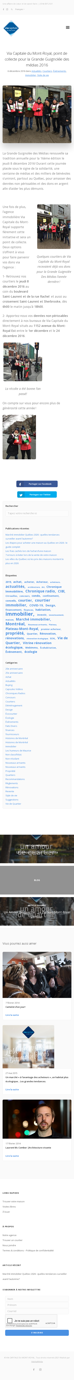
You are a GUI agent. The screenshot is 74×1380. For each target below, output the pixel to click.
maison (10, 619)
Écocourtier (11, 713)
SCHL (52, 638)
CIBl (61, 591)
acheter (29, 582)
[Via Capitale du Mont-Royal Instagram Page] (7, 9)
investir (41, 614)
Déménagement (14, 705)
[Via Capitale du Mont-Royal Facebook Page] (3, 9)
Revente (10, 791)
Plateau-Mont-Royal (22, 629)
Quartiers (10, 775)
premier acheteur (51, 629)
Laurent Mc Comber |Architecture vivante (28, 1147)
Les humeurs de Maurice (18, 750)
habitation (42, 610)
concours (24, 596)
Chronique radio (40, 591)
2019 (8, 582)
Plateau (52, 624)
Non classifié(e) (13, 754)
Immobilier (30, 75)
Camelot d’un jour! (15, 1006)
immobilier (19, 613)
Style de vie (43, 75)
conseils (11, 600)
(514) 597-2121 (46, 3)
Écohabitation (48, 647)
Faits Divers (11, 726)
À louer (6, 1211)
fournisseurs (12, 734)
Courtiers (47, 71)
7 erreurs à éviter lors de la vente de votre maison (31, 555)
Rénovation (48, 633)
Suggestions (12, 799)
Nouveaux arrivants (37, 624)
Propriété (10, 771)
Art (43, 587)
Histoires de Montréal (17, 738)
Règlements (12, 783)
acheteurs (55, 582)
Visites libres (9, 1206)
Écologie (10, 717)
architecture (34, 587)
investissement (56, 615)
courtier (25, 600)
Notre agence (10, 1235)
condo (36, 596)
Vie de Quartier (13, 803)
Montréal (15, 624)
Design (50, 605)
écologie (30, 652)
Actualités (36, 71)
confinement (51, 595)
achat (17, 582)
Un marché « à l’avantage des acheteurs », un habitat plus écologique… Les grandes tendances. (37, 1079)
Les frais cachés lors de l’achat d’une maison (28, 551)
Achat (8, 676)
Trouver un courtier (13, 1240)
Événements (59, 71)
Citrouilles (11, 596)
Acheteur (42, 582)
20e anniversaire (14, 668)
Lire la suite (12, 1015)
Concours (10, 697)
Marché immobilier (33, 619)
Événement (14, 652)
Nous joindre (9, 1245)
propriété (15, 633)
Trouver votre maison (14, 1201)
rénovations (15, 638)
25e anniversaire (14, 672)
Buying (9, 685)
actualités (15, 586)
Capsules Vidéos (14, 689)
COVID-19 (36, 605)
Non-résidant (12, 758)
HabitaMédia (37, 1361)
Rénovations (12, 787)
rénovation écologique (37, 638)
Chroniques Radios (15, 693)
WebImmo (31, 647)
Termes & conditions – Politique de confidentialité (28, 1250)
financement (14, 609)
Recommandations (15, 779)
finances (28, 609)
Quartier (32, 633)
